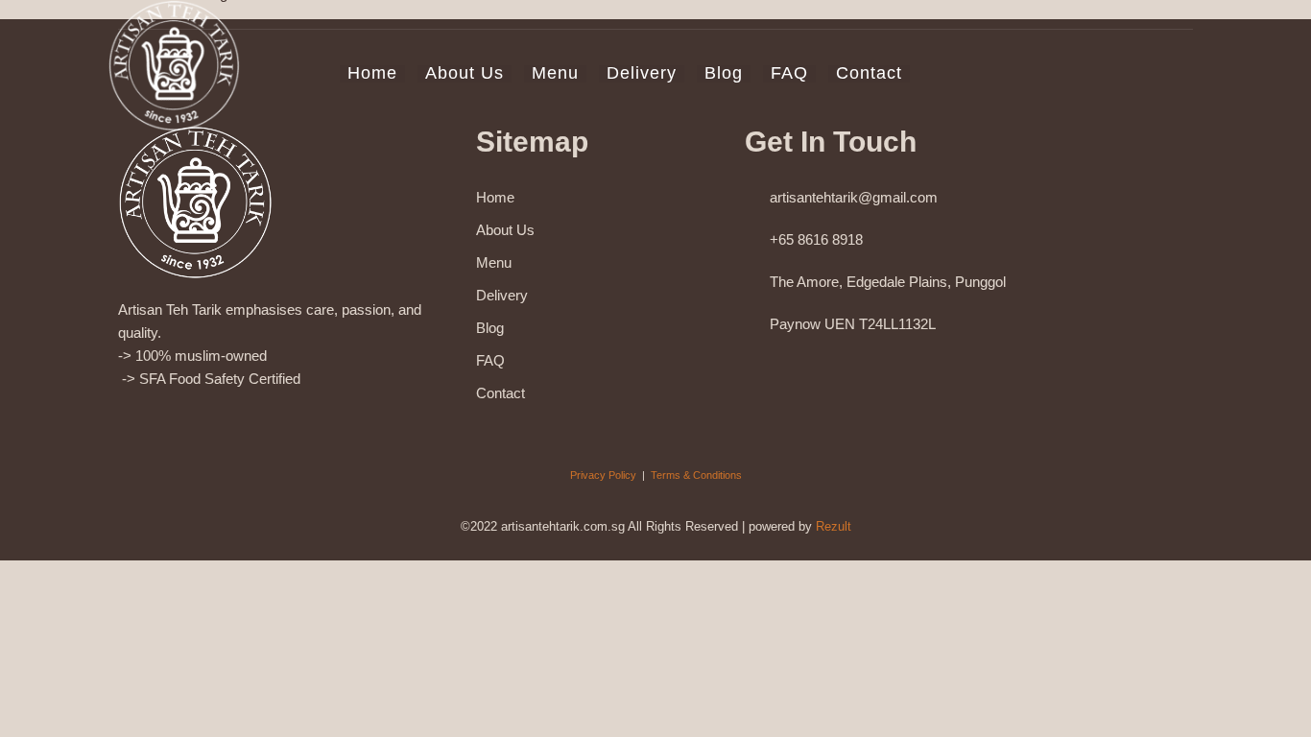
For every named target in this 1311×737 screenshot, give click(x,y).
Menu (555, 74)
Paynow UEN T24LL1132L (853, 324)
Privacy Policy (603, 475)
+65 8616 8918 (816, 239)
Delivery (642, 74)
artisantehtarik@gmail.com (854, 197)
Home (372, 74)
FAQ (789, 74)
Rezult (833, 526)
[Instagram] (168, 422)
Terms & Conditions (696, 475)
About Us (464, 74)
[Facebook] (125, 422)
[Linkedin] (211, 422)
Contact (869, 74)
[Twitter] (298, 422)
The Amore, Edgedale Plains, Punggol (888, 281)
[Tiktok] (255, 422)
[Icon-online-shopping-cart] (341, 422)
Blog (723, 74)
